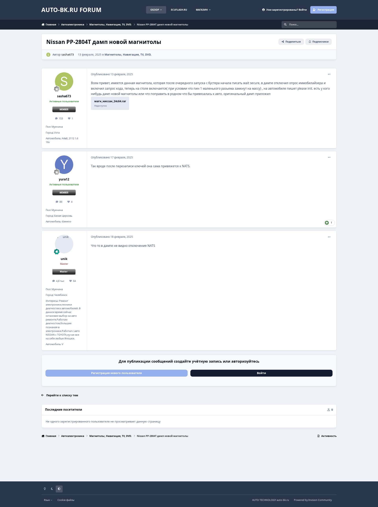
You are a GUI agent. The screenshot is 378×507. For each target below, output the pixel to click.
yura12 (64, 179)
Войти (261, 373)
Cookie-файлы (65, 500)
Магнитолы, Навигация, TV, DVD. (128, 54)
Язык (47, 500)
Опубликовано (112, 74)
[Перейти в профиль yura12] (64, 164)
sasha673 (67, 54)
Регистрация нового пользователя (116, 373)
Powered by (313, 500)
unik (64, 259)
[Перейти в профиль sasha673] (48, 55)
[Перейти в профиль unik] (64, 244)
